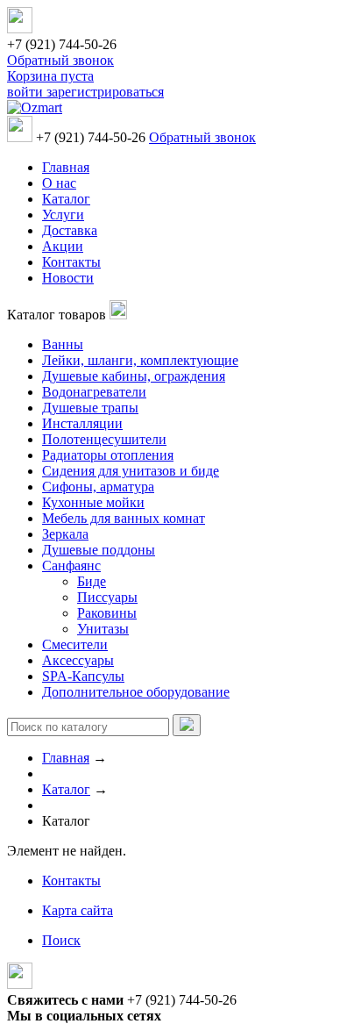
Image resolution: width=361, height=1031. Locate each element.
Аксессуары (78, 660)
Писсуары (107, 597)
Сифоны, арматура (98, 486)
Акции (62, 246)
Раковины (107, 612)
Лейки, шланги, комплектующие (140, 360)
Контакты (71, 261)
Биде (91, 581)
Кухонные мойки (93, 502)
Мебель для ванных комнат (123, 518)
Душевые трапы (90, 407)
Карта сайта (77, 910)
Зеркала (65, 533)
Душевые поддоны (98, 549)
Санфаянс (71, 565)
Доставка (69, 230)
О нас (59, 182)
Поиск (61, 940)
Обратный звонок (60, 60)
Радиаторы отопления (107, 454)
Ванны (62, 344)
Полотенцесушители (104, 439)
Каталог (66, 198)
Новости (68, 277)
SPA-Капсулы (83, 676)
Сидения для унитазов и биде (130, 470)
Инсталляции (82, 423)
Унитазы (103, 628)
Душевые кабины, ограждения (133, 376)
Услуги (63, 214)
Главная (65, 167)
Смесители (75, 644)
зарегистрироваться (105, 91)
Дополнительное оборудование (136, 691)
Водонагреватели (94, 391)
